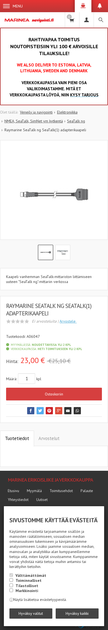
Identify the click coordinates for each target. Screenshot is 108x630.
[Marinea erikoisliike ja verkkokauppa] (30, 19)
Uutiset (42, 499)
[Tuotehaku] (101, 19)
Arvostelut (49, 438)
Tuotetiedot (17, 438)
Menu (18, 6)
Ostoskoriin (54, 394)
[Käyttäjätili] (86, 19)
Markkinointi (27, 590)
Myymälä (34, 490)
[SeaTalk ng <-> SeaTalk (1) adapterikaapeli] (54, 194)
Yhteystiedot (18, 499)
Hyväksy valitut (31, 613)
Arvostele (68, 321)
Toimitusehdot (61, 490)
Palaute (87, 490)
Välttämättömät (31, 575)
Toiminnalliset (29, 580)
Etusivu (13, 490)
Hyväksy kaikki (77, 613)
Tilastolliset (27, 585)
